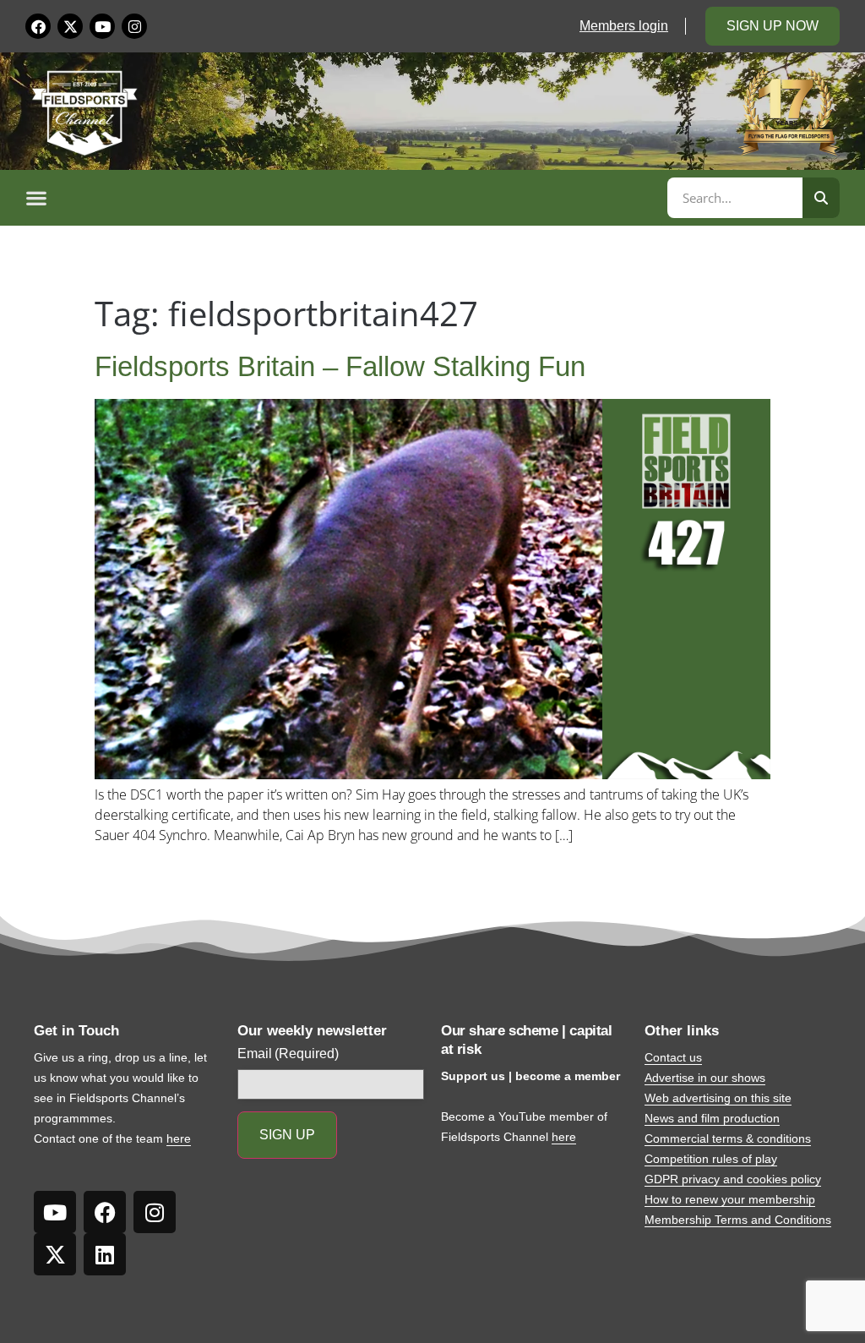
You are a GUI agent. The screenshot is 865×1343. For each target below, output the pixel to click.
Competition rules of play (711, 1159)
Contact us (673, 1057)
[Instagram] (134, 26)
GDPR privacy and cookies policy (733, 1179)
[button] (343, 198)
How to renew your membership (730, 1199)
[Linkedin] (105, 1254)
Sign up (287, 1134)
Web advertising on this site (718, 1098)
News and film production (712, 1118)
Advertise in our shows (705, 1077)
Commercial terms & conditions (728, 1138)
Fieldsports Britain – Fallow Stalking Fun (340, 366)
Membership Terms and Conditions (738, 1219)
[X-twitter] (70, 26)
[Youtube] (102, 26)
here (178, 1138)
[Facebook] (38, 26)
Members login (623, 26)
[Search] (821, 197)
